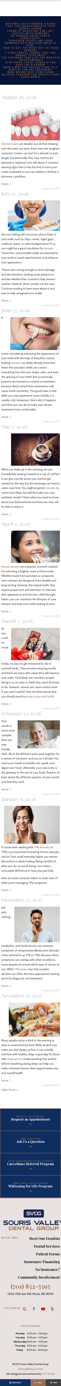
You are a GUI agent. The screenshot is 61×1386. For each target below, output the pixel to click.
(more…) (6, 184)
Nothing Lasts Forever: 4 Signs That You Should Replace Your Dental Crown (31, 26)
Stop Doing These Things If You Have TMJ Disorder (30, 63)
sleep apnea (14, 1059)
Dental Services (47, 1246)
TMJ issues (20, 969)
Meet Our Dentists (44, 1238)
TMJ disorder (41, 847)
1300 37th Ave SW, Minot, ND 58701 (30, 1294)
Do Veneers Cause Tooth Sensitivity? (30, 37)
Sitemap (22, 1369)
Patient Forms (48, 1253)
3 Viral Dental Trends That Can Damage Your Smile (31, 54)
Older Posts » (9, 1089)
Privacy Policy (36, 1369)
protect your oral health (40, 696)
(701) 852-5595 (30, 1286)
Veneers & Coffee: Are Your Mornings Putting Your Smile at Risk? (30, 43)
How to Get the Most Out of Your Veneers (30, 49)
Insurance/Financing (42, 1261)
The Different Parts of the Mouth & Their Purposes (30, 59)
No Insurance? (47, 1269)
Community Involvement (39, 1277)
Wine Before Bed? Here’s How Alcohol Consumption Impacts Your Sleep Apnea (30, 74)
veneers (48, 248)
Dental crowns (10, 143)
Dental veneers (10, 566)
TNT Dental (48, 1373)
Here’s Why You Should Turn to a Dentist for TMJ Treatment (30, 68)
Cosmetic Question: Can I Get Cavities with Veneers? (30, 32)
